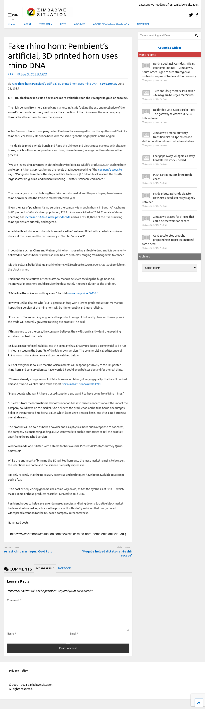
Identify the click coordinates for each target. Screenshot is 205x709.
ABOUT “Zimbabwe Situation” (110, 24)
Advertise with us (169, 47)
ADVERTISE (143, 24)
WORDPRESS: (45, 568)
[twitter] (191, 14)
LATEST (27, 24)
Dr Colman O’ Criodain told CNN (81, 384)
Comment (14, 600)
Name (11, 633)
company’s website (109, 169)
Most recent (147, 54)
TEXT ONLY (45, 24)
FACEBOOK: (65, 568)
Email (74, 633)
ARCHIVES (79, 24)
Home (11, 24)
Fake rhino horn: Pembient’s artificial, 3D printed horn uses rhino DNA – (64, 83)
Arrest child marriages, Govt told (28, 551)
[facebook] (197, 14)
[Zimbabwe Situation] (47, 15)
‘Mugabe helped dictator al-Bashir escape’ (107, 553)
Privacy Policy (18, 670)
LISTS (63, 24)
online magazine (82, 293)
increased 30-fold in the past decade (48, 217)
